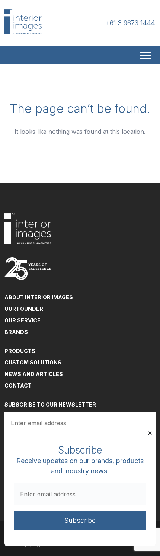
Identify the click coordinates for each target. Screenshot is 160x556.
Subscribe (80, 520)
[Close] (150, 433)
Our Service (22, 320)
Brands (16, 332)
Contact (18, 385)
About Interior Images (38, 297)
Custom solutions (32, 362)
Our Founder (23, 309)
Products (19, 351)
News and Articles (33, 374)
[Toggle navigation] (146, 55)
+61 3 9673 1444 (130, 23)
